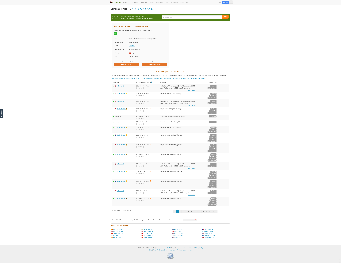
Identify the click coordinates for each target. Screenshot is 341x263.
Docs (166, 2)
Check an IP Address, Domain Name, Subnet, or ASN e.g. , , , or (132, 17)
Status (184, 250)
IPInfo (149, 61)
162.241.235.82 (118, 231)
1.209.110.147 (117, 235)
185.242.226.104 (179, 235)
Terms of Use (188, 248)
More (187, 2)
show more (191, 90)
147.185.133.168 (209, 235)
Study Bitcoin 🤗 (122, 94)
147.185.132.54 (148, 231)
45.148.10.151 (178, 229)
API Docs (179, 250)
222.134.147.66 (148, 235)
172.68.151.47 (208, 229)
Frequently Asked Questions (167, 250)
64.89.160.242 (208, 231)
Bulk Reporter (144, 2)
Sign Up (225, 2)
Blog (150, 250)
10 (203, 211)
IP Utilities (174, 2)
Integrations (159, 2)
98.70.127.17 (148, 229)
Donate (190, 250)
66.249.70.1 (177, 238)
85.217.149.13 (178, 231)
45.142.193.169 (209, 238)
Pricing (152, 2)
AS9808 (132, 46)
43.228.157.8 (148, 233)
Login (219, 2)
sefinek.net (120, 86)
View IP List (167, 248)
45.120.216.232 (118, 233)
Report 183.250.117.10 (127, 64)
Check (225, 17)
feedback (2, 113)
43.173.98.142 (178, 233)
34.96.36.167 (208, 233)
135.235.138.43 (118, 238)
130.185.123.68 (118, 229)
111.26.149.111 (148, 238)
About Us (155, 250)
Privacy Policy (199, 248)
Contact (182, 2)
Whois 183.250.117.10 (154, 64)
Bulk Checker (134, 2)
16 (209, 211)
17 (213, 211)
